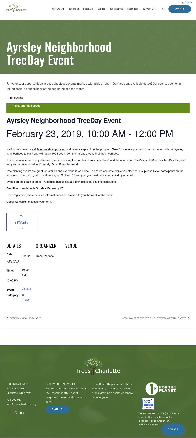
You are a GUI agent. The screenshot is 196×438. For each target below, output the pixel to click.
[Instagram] (15, 412)
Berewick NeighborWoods (25, 318)
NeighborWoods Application (48, 149)
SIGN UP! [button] (58, 409)
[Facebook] (9, 412)
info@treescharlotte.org (21, 404)
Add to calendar (21, 222)
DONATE (173, 429)
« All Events (15, 98)
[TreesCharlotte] (15, 7)
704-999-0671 (14, 400)
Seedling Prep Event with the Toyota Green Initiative (154, 318)
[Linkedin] (21, 412)
